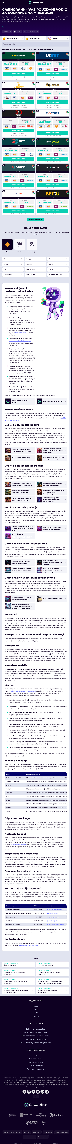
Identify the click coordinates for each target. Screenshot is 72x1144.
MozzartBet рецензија (19, 105)
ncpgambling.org (52, 913)
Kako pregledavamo (35, 1062)
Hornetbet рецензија (52, 105)
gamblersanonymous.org (54, 909)
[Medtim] (26, 1115)
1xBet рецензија (52, 77)
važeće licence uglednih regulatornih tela (23, 691)
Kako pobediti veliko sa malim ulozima (35, 1036)
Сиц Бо (35, 1013)
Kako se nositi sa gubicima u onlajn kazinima (35, 1043)
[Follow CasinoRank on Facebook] (24, 1092)
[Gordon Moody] (32, 1123)
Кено (36, 1009)
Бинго (35, 1006)
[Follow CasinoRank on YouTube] (38, 1092)
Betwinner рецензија (18, 77)
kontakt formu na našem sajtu (28, 945)
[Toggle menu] (3, 2)
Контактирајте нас (35, 1059)
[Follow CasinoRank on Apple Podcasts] (47, 1092)
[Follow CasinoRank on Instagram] (29, 1092)
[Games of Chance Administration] (12, 1115)
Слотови (36, 1016)
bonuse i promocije (21, 333)
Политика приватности (35, 1069)
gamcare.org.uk (52, 921)
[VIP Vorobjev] (41, 1115)
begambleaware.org (53, 917)
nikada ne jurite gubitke (18, 844)
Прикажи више (34, 219)
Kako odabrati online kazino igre (35, 1032)
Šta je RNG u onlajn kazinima (36, 1039)
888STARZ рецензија (18, 134)
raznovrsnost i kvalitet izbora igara (20, 341)
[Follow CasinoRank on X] (33, 1092)
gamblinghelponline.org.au (55, 924)
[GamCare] (56, 1115)
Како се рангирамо (36, 1066)
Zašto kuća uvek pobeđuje (35, 1029)
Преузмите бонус (18, 74)
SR (35, 1097)
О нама (35, 1055)
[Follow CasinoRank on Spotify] (42, 1092)
